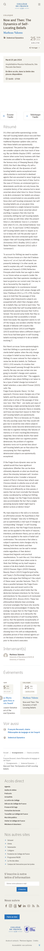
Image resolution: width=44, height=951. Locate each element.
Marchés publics (11, 817)
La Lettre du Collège (12, 800)
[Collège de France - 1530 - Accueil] (22, 6)
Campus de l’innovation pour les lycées (21, 864)
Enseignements (12, 763)
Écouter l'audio (10, 116)
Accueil (5, 753)
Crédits (35, 941)
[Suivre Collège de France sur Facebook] (6, 906)
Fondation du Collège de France (18, 854)
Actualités (8, 797)
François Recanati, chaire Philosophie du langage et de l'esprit (24, 730)
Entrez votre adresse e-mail (17, 884)
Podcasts (8, 793)
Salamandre (11, 847)
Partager (34, 48)
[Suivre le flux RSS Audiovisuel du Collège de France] (37, 906)
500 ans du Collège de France (15, 804)
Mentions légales (26, 941)
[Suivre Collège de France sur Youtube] (28, 906)
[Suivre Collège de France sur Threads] (15, 906)
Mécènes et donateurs (13, 824)
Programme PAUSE (14, 857)
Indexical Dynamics (15, 38)
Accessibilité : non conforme (22, 945)
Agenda (7, 787)
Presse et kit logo (11, 807)
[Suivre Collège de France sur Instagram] (10, 906)
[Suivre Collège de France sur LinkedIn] (24, 906)
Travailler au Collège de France (16, 814)
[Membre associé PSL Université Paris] (30, 929)
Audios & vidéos (10, 790)
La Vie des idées (13, 861)
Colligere (10, 851)
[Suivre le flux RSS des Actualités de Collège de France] (33, 906)
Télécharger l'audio (35, 116)
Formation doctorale (12, 811)
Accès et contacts (12, 941)
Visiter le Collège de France (15, 821)
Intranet (10, 840)
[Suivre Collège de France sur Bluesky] (19, 906)
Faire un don (12, 917)
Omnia (9, 844)
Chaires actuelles (33, 753)
